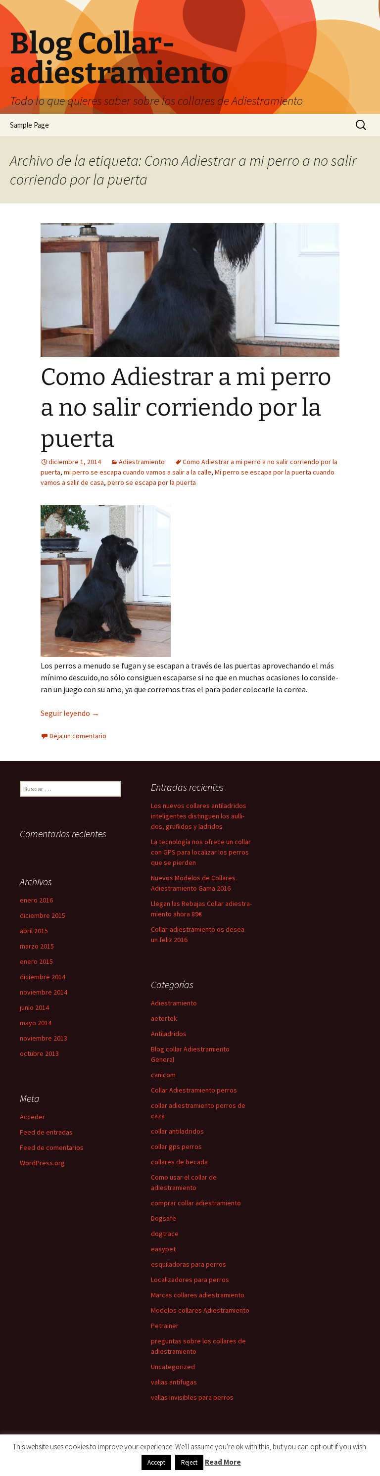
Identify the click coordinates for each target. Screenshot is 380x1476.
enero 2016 (36, 900)
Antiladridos (169, 1033)
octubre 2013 (39, 1053)
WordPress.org (42, 1162)
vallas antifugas (174, 1382)
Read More (223, 1462)
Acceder (32, 1116)
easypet (163, 1248)
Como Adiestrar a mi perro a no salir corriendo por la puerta (186, 408)
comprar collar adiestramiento (196, 1202)
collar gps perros (176, 1146)
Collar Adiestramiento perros (194, 1090)
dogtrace (165, 1233)
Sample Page (29, 125)
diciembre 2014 (42, 976)
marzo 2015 (37, 946)
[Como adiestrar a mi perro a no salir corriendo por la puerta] (106, 580)
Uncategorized (173, 1366)
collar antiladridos (177, 1131)
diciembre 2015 (42, 915)
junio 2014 (34, 1007)
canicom (163, 1074)
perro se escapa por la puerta (151, 482)
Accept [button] (156, 1462)
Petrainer (165, 1325)
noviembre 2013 (43, 1038)
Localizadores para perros (190, 1279)
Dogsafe (163, 1218)
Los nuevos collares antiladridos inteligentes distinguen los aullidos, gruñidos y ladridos (198, 816)
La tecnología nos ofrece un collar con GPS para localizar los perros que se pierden (201, 852)
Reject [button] (189, 1462)
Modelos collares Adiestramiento (200, 1310)
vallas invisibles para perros (192, 1397)
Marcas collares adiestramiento (197, 1294)
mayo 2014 (35, 1022)
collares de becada (179, 1161)
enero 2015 (36, 961)
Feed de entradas (46, 1132)
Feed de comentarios (52, 1147)
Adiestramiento (142, 461)
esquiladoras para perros (188, 1264)
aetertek (164, 1018)
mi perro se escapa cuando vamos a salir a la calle (137, 472)
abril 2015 (34, 930)
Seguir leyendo (70, 713)
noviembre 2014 (43, 992)
